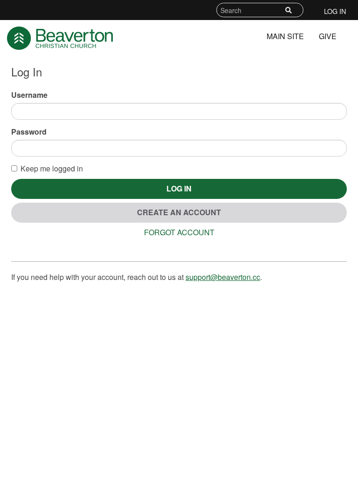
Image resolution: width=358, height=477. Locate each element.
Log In (335, 11)
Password (29, 132)
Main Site (285, 36)
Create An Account (179, 212)
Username (29, 95)
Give (328, 36)
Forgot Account (179, 232)
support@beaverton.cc (223, 277)
